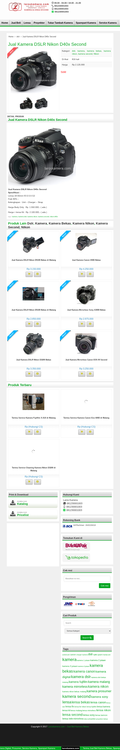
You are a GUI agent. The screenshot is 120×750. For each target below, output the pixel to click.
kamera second (85, 54)
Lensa (27, 23)
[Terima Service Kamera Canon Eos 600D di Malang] (86, 401)
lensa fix (69, 706)
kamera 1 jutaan (83, 660)
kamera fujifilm (78, 681)
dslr (18, 36)
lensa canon (98, 702)
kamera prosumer (99, 691)
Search (86, 638)
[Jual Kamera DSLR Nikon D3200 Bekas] (33, 343)
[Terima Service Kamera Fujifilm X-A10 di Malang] (33, 401)
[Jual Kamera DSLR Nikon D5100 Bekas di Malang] (33, 244)
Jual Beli (16, 23)
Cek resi (104, 585)
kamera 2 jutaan (98, 660)
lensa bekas (81, 702)
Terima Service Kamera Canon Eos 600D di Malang (86, 418)
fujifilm (95, 655)
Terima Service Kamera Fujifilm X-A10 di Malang (34, 418)
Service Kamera (108, 23)
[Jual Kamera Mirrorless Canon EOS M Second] (86, 343)
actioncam (66, 655)
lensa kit (66, 710)
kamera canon (84, 671)
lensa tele (67, 718)
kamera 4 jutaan (83, 666)
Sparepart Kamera (86, 23)
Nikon (96, 54)
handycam (106, 655)
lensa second (72, 715)
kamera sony (99, 696)
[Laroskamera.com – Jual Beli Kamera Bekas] (28, 7)
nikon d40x (54, 216)
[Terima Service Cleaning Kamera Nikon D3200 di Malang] (33, 451)
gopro (100, 655)
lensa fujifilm (92, 707)
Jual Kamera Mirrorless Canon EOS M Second (86, 360)
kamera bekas (94, 51)
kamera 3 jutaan (69, 666)
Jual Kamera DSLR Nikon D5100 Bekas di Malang (34, 260)
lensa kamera (103, 706)
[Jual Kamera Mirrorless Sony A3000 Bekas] (86, 293)
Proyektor (39, 23)
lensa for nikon (80, 707)
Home (4, 23)
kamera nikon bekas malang (74, 692)
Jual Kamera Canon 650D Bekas (86, 260)
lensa (66, 702)
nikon (86, 719)
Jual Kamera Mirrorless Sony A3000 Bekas (86, 310)
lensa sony (89, 715)
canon (73, 654)
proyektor (92, 719)
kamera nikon (32, 216)
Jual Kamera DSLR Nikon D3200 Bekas (33, 360)
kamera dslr (22, 216)
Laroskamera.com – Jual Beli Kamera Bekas (68, 726)
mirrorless (78, 718)
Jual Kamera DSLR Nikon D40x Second (47, 44)
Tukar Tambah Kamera (60, 23)
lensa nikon (103, 710)
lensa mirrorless (89, 711)
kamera (81, 51)
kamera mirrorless (75, 686)
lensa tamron (101, 715)
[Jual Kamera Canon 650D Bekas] (86, 244)
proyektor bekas (102, 719)
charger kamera (82, 655)
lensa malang (76, 710)
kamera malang (99, 682)
